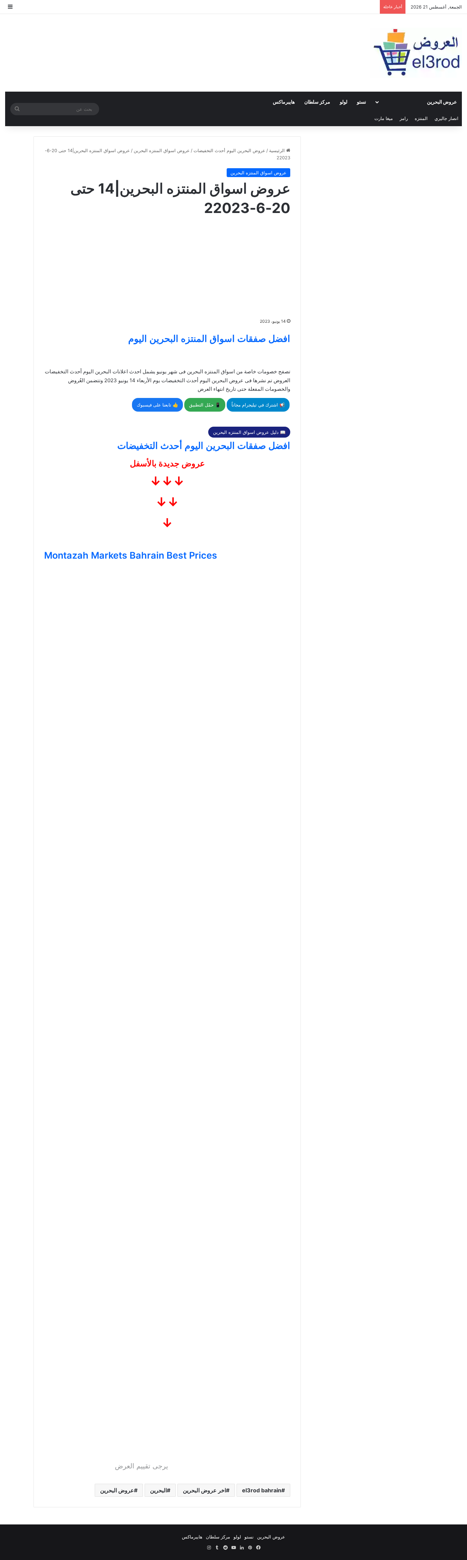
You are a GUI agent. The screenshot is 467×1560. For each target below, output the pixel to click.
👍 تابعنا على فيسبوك (157, 405)
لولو (343, 102)
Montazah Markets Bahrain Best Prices (130, 555)
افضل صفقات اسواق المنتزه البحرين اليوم (209, 338)
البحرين (158, 1490)
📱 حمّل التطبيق (205, 405)
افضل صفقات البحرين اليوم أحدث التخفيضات (203, 445)
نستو (361, 102)
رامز (404, 118)
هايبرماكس (284, 102)
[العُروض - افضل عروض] (416, 53)
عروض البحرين (442, 102)
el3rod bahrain (261, 1490)
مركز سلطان (317, 102)
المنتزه (421, 118)
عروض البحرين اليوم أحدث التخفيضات (229, 150)
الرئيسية (277, 150)
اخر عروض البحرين (204, 1490)
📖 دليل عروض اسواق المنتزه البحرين (249, 432)
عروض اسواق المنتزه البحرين (162, 150)
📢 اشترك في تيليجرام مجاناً (258, 405)
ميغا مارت (383, 118)
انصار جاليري (446, 118)
